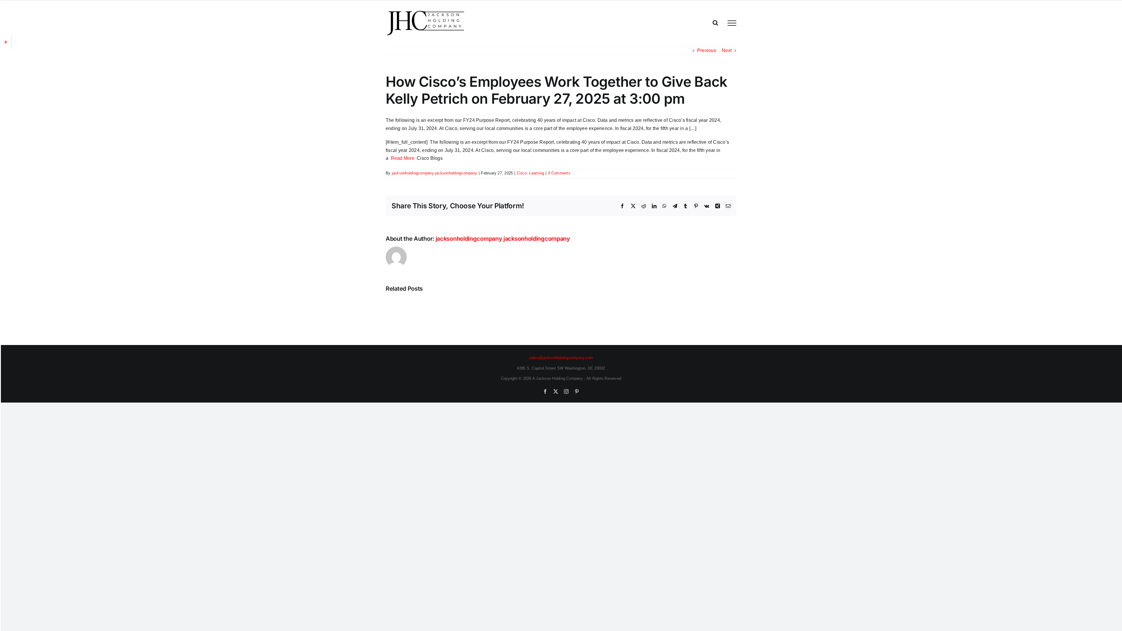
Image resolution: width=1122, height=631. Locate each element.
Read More (403, 158)
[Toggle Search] (715, 23)
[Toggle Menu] (732, 23)
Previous (706, 50)
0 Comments (559, 173)
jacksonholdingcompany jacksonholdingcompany (434, 173)
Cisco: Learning (530, 173)
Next (727, 50)
